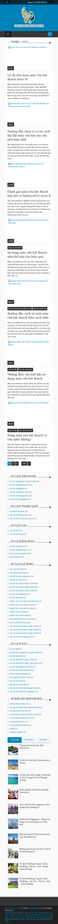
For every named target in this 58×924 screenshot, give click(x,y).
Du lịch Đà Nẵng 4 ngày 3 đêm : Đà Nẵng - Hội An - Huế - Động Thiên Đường (34, 866)
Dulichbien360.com (13, 908)
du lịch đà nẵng (16, 597)
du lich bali (14, 649)
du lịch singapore (17, 488)
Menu (7, 2)
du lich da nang (16, 580)
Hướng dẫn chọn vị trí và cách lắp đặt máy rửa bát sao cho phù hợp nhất (28, 135)
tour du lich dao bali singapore (22, 692)
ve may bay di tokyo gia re (21, 718)
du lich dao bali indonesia (20, 670)
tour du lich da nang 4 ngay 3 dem (24, 629)
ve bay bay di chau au (19, 704)
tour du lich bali (16, 681)
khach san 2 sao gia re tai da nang (24, 601)
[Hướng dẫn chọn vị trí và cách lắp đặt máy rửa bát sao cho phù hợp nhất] (29, 114)
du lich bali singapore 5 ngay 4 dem (25, 652)
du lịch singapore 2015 (19, 492)
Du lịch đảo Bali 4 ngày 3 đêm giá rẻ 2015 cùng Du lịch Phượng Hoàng (34, 777)
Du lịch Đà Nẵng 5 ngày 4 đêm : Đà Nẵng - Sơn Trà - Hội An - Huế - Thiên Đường (34, 881)
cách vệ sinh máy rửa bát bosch (19, 308)
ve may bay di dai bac (19, 711)
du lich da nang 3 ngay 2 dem (22, 583)
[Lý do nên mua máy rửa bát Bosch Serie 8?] (29, 58)
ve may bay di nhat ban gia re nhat (24, 714)
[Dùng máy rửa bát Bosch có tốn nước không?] (29, 414)
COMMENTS (29, 740)
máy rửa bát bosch (15, 247)
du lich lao (14, 530)
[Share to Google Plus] (31, 64)
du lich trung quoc (17, 511)
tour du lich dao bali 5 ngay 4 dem (24, 688)
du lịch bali (23, 915)
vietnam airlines (16, 732)
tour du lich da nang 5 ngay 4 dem (24, 633)
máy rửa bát (12, 369)
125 (24, 463)
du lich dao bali (16, 656)
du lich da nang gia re (19, 594)
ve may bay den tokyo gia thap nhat (24, 707)
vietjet (12, 729)
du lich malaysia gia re (19, 550)
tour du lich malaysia (18, 553)
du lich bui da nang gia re (20, 576)
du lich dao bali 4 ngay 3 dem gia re (25, 663)
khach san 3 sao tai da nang (21, 608)
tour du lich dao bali (18, 684)
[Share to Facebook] (23, 64)
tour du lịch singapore (19, 499)
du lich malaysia (16, 546)
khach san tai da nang (19, 615)
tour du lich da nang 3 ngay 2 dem (24, 626)
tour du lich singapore (19, 496)
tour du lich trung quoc (19, 515)
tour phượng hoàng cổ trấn (36, 917)
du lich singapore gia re (20, 485)
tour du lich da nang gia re (21, 637)
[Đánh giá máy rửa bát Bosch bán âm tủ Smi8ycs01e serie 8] (29, 175)
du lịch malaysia (42, 913)
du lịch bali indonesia (19, 674)
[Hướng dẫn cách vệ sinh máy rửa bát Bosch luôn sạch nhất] (29, 292)
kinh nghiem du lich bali (20, 677)
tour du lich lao (16, 534)
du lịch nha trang (17, 917)
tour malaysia (15, 557)
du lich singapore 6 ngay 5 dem (23, 481)
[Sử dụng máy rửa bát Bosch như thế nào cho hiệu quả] (29, 231)
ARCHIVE (43, 740)
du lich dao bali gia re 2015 (21, 667)
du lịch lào (29, 913)
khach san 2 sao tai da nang (21, 605)
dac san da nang (17, 569)
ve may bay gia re (17, 721)
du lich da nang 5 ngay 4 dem (22, 590)
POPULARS (14, 740)
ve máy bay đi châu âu (19, 725)
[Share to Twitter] (27, 64)
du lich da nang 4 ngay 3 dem (22, 587)
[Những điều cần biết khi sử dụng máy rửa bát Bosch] (29, 353)
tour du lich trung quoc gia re (22, 518)
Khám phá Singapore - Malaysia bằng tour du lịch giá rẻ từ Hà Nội (34, 822)
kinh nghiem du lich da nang (22, 619)
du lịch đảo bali (35, 915)
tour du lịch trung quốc (14, 913)
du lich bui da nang (18, 573)
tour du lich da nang (18, 622)
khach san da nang (18, 612)
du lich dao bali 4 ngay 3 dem (22, 659)
